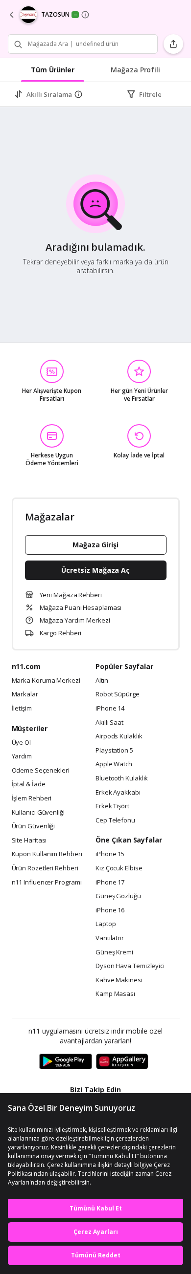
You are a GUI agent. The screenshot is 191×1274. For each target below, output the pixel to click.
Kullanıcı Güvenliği (38, 813)
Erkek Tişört (112, 806)
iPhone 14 (110, 709)
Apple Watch (114, 764)
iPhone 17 (110, 882)
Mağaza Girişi (95, 544)
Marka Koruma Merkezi (46, 681)
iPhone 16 (110, 910)
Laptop (106, 924)
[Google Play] (65, 1062)
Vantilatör (110, 938)
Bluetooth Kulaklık (122, 778)
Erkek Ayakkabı (118, 793)
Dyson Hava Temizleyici (130, 966)
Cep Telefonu (115, 820)
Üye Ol (21, 743)
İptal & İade (29, 784)
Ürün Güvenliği (33, 826)
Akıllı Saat (109, 723)
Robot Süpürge (118, 694)
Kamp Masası (115, 994)
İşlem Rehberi (32, 798)
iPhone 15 (110, 854)
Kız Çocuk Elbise (119, 868)
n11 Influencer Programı (47, 882)
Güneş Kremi (114, 952)
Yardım (22, 756)
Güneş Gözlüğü (118, 896)
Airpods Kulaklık (119, 736)
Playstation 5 (114, 751)
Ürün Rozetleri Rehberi (45, 868)
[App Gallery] (122, 1062)
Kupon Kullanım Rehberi (47, 854)
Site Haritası (29, 840)
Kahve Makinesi (119, 980)
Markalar (25, 694)
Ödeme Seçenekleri (41, 771)
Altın (102, 681)
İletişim (22, 709)
